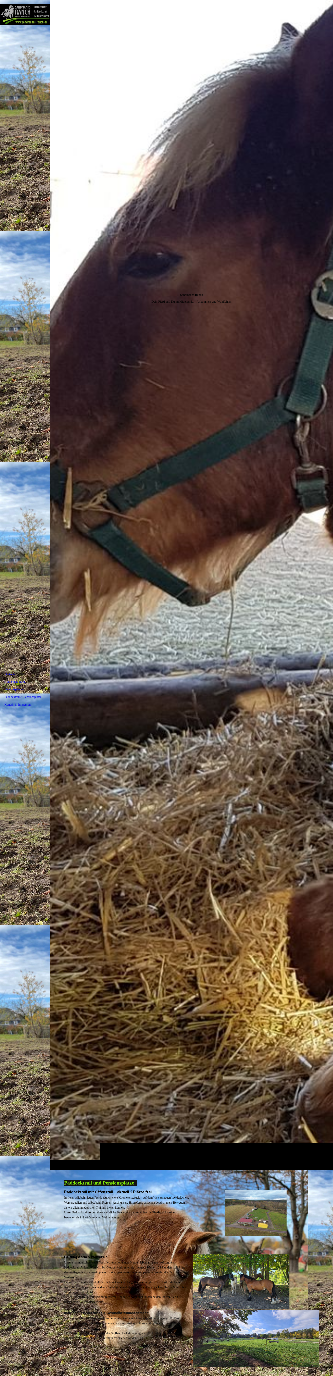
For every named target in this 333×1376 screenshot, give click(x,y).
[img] (191, 585)
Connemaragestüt (15, 681)
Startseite (9, 674)
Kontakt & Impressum (17, 704)
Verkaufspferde (13, 689)
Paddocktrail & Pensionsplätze (22, 696)
